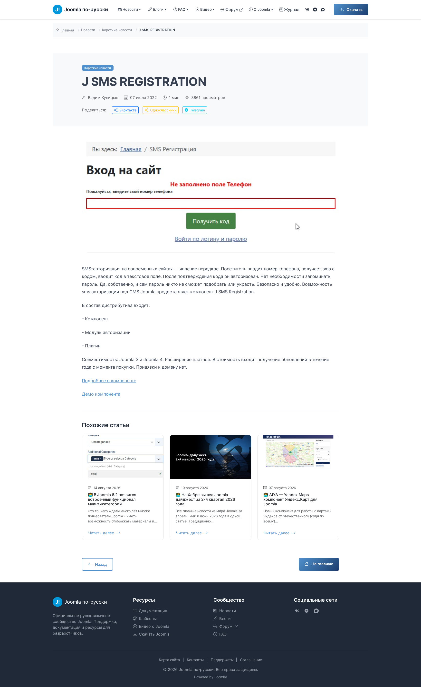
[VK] (307, 9)
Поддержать (222, 660)
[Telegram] (315, 9)
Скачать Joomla (154, 634)
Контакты (195, 660)
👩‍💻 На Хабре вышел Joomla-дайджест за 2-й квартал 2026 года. (205, 499)
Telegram (197, 110)
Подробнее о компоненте (109, 380)
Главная (67, 30)
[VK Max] (323, 9)
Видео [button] (206, 9)
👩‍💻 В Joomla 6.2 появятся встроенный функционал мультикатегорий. (112, 499)
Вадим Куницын (103, 97)
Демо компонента (101, 394)
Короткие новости (117, 30)
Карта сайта (169, 660)
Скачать (354, 9)
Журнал (291, 9)
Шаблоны (148, 618)
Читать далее (101, 532)
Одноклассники (162, 110)
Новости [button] (130, 9)
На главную (321, 563)
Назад (100, 564)
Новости (88, 30)
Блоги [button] (158, 9)
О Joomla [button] (262, 9)
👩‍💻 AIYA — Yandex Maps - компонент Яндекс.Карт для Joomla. (290, 499)
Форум (232, 9)
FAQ (223, 634)
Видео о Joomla (154, 626)
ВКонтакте (127, 110)
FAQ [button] (181, 9)
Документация (153, 610)
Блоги (225, 618)
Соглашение (251, 660)
